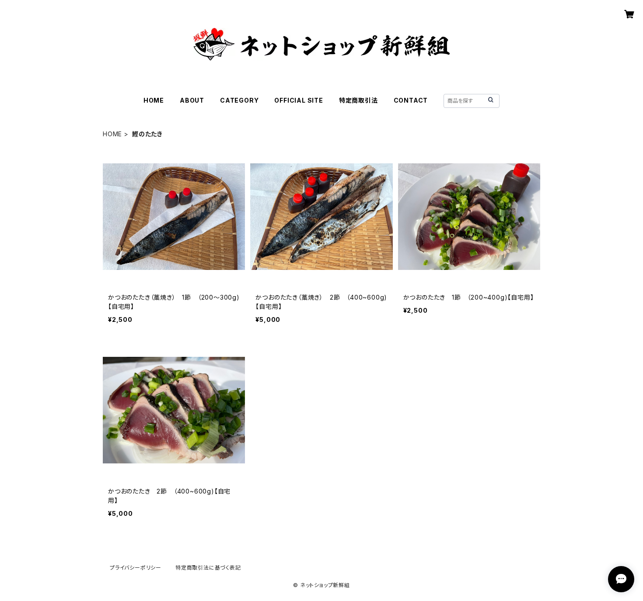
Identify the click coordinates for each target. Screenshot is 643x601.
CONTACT (411, 100)
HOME (153, 100)
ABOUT (192, 100)
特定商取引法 (358, 100)
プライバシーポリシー (135, 567)
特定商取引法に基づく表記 (208, 567)
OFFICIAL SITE (298, 100)
